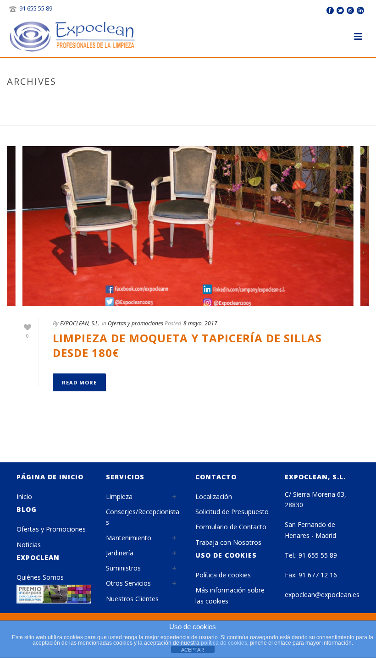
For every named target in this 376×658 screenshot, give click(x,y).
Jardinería (119, 552)
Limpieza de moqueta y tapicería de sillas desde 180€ (187, 345)
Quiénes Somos (40, 577)
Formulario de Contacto (230, 526)
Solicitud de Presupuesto (232, 511)
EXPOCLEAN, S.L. (80, 323)
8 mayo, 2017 (200, 323)
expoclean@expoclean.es (322, 594)
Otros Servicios (128, 583)
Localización (213, 496)
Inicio (24, 496)
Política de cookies (223, 574)
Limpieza (119, 496)
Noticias (29, 544)
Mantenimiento (128, 537)
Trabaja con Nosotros (228, 542)
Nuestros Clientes (132, 598)
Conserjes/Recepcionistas (142, 516)
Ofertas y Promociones (51, 529)
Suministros (123, 568)
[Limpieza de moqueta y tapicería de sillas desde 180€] (188, 226)
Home (311, 116)
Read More (79, 382)
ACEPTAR (192, 650)
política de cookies (224, 643)
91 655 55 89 (35, 8)
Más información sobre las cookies (230, 595)
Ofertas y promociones (135, 323)
